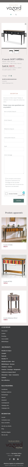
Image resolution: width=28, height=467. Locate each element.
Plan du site (4, 434)
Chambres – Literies (6, 366)
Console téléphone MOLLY (10, 318)
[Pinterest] (18, 459)
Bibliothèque (4, 341)
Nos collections (5, 380)
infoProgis (17, 455)
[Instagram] (14, 459)
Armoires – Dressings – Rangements (10, 369)
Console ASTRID (7, 281)
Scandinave (4, 389)
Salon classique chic (7, 83)
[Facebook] (10, 459)
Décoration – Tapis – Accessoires (10, 374)
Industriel (3, 400)
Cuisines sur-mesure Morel (8, 372)
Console (4, 81)
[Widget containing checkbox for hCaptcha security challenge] (15, 193)
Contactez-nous (5, 420)
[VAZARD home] (14, 8)
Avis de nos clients (6, 426)
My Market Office (16, 453)
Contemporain (5, 402)
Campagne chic (5, 408)
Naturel (3, 397)
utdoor (4, 377)
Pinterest (11, 76)
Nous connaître (5, 422)
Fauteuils (3, 356)
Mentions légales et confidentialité (13, 463)
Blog (2, 428)
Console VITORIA (7, 245)
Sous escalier (4, 338)
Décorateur (4, 330)
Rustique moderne (6, 392)
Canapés (3, 353)
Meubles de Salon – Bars (7, 361)
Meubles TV (4, 358)
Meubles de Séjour (6, 350)
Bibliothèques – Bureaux (7, 364)
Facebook (9, 76)
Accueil (3, 417)
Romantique (4, 394)
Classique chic (5, 405)
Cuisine (3, 333)
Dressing (3, 336)
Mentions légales (6, 432)
